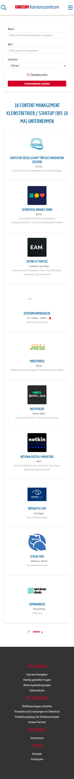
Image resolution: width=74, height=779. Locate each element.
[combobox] (37, 35)
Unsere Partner (37, 722)
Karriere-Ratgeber (37, 674)
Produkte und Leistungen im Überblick (37, 711)
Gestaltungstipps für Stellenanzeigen (37, 717)
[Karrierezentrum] (37, 6)
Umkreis (12, 59)
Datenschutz (37, 690)
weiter (37, 631)
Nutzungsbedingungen (37, 685)
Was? (11, 29)
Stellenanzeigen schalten (37, 706)
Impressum (37, 738)
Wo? (10, 44)
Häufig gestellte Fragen (37, 680)
